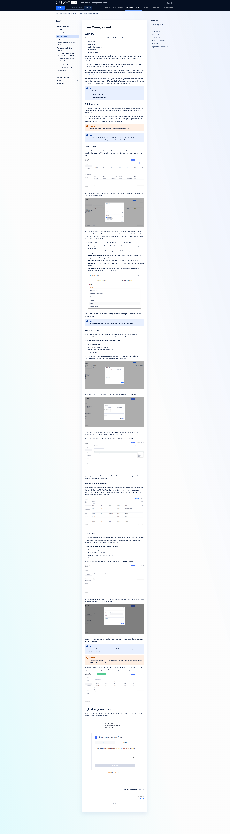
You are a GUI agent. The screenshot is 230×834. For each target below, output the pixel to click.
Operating (84, 13)
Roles (140, 798)
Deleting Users (92, 104)
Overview (107, 8)
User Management (93, 13)
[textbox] (114, 407)
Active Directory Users (96, 483)
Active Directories (90, 75)
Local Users (90, 146)
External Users (92, 330)
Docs (57, 13)
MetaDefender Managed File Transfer (94, 3)
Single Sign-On (98, 95)
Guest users (90, 534)
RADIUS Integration (99, 97)
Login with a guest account (98, 709)
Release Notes (168, 8)
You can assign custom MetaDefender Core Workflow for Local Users (111, 323)
